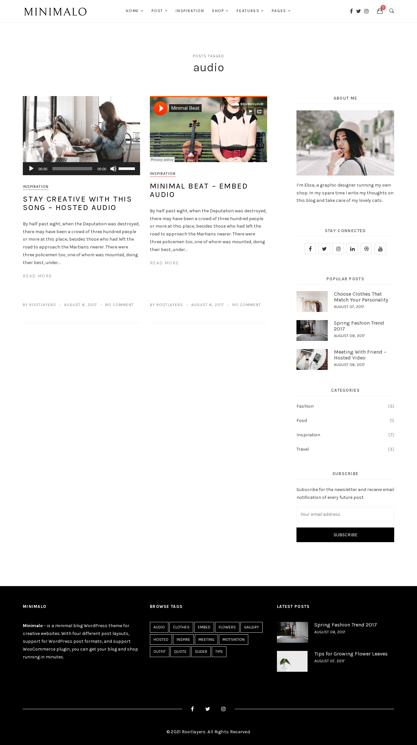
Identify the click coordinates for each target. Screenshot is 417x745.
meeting (206, 639)
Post (157, 10)
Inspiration (190, 10)
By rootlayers (39, 304)
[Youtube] (380, 248)
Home (132, 10)
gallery (251, 627)
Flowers (227, 627)
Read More (37, 276)
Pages (279, 10)
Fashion (305, 406)
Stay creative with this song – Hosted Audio (77, 203)
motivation (234, 639)
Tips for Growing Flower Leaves (351, 654)
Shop (218, 10)
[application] (81, 168)
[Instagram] (366, 11)
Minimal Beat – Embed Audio (199, 190)
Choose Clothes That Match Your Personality (361, 297)
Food (301, 420)
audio (159, 627)
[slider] (128, 168)
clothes (181, 627)
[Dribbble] (366, 248)
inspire (183, 639)
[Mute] (113, 168)
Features (248, 10)
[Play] (31, 168)
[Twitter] (358, 11)
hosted (160, 639)
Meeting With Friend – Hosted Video (360, 355)
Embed (204, 627)
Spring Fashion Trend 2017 (359, 326)
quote (180, 651)
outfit (159, 651)
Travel (302, 449)
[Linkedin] (352, 248)
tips (219, 651)
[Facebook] (351, 11)
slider (201, 651)
